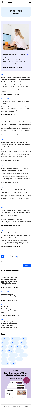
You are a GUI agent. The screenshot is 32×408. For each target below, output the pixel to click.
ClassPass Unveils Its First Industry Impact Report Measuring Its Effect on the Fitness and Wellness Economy (15, 213)
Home (14, 13)
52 (12, 256)
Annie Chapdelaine (6, 114)
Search (3, 262)
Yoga (13, 363)
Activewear (5, 339)
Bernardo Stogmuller (9, 67)
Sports (19, 359)
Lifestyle (5, 52)
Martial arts (19, 351)
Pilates (4, 359)
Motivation (23, 355)
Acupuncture (15, 339)
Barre (24, 339)
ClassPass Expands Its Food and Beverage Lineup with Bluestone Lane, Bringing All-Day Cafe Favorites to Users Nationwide (15, 80)
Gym (25, 347)
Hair (3, 351)
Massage (4, 355)
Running (12, 359)
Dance (4, 347)
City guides (14, 343)
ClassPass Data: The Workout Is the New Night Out (9, 296)
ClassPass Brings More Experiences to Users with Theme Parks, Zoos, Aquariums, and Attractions (15, 144)
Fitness (2, 98)
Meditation (14, 355)
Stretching (5, 363)
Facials (11, 347)
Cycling (23, 343)
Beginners (5, 343)
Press (2, 74)
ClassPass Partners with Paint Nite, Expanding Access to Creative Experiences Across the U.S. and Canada (15, 235)
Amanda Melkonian (6, 94)
